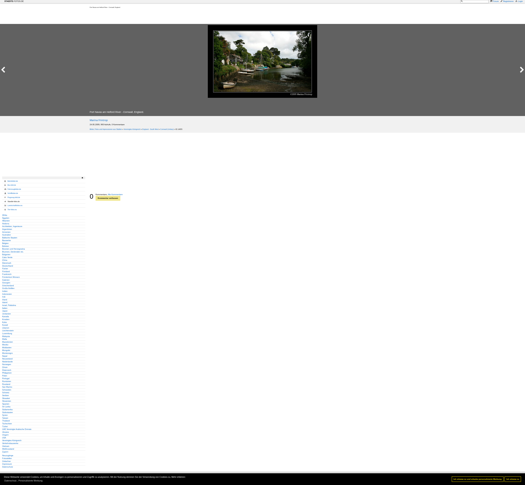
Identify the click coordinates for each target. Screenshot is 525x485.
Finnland (6, 271)
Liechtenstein (8, 330)
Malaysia (6, 336)
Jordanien (6, 314)
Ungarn (5, 435)
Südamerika (7, 409)
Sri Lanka (6, 407)
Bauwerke (6, 240)
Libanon (5, 328)
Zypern (5, 452)
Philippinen (7, 373)
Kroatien (5, 319)
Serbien (5, 395)
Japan (5, 311)
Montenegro (7, 353)
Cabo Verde (7, 257)
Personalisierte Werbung (30, 481)
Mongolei (6, 350)
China (4, 260)
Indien (5, 291)
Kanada (5, 316)
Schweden (6, 390)
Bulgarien (6, 254)
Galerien (6, 280)
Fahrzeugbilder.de (14, 189)
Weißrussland (8, 449)
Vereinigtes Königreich (132, 129)
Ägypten (5, 218)
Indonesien (7, 294)
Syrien (5, 415)
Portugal (5, 378)
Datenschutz (7, 467)
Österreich (6, 370)
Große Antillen (8, 288)
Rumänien (6, 381)
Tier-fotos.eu (12, 210)
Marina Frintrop (99, 120)
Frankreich (6, 274)
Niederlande (7, 362)
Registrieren (508, 1)
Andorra (5, 223)
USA (4, 438)
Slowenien (6, 401)
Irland (4, 300)
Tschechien (7, 423)
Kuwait (5, 325)
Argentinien (7, 229)
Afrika (4, 215)
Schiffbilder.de (13, 193)
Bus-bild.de (12, 185)
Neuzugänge (7, 455)
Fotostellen (7, 458)
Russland (6, 384)
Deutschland (7, 266)
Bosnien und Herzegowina (13, 249)
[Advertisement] (139, 17)
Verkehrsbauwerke (10, 443)
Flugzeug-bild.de (14, 197)
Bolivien (5, 246)
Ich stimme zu (512, 479)
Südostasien (7, 412)
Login (520, 1)
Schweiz (5, 392)
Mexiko (5, 345)
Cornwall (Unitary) (167, 129)
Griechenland (8, 285)
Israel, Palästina (9, 305)
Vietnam (5, 446)
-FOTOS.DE (14, 1)
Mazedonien (7, 342)
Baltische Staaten (9, 238)
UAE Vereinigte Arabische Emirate (16, 429)
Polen (4, 376)
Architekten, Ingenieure (12, 226)
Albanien (6, 221)
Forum (496, 1)
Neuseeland (7, 359)
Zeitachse (6, 461)
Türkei (5, 426)
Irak (3, 297)
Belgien (5, 243)
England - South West (150, 129)
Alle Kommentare (115, 194)
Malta (4, 339)
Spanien (5, 404)
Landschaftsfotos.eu (15, 205)
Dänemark (6, 263)
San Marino (7, 387)
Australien (6, 235)
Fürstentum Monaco (11, 277)
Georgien (6, 283)
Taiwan (5, 418)
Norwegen (6, 364)
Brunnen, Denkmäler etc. (13, 252)
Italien (4, 308)
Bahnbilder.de (13, 181)
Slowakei (6, 398)
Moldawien (6, 347)
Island (4, 302)
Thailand (6, 421)
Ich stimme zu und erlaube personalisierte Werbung (477, 479)
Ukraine (5, 432)
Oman (5, 367)
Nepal (4, 356)
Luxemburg (7, 333)
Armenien (6, 232)
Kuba (4, 322)
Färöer (5, 268)
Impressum (7, 464)
